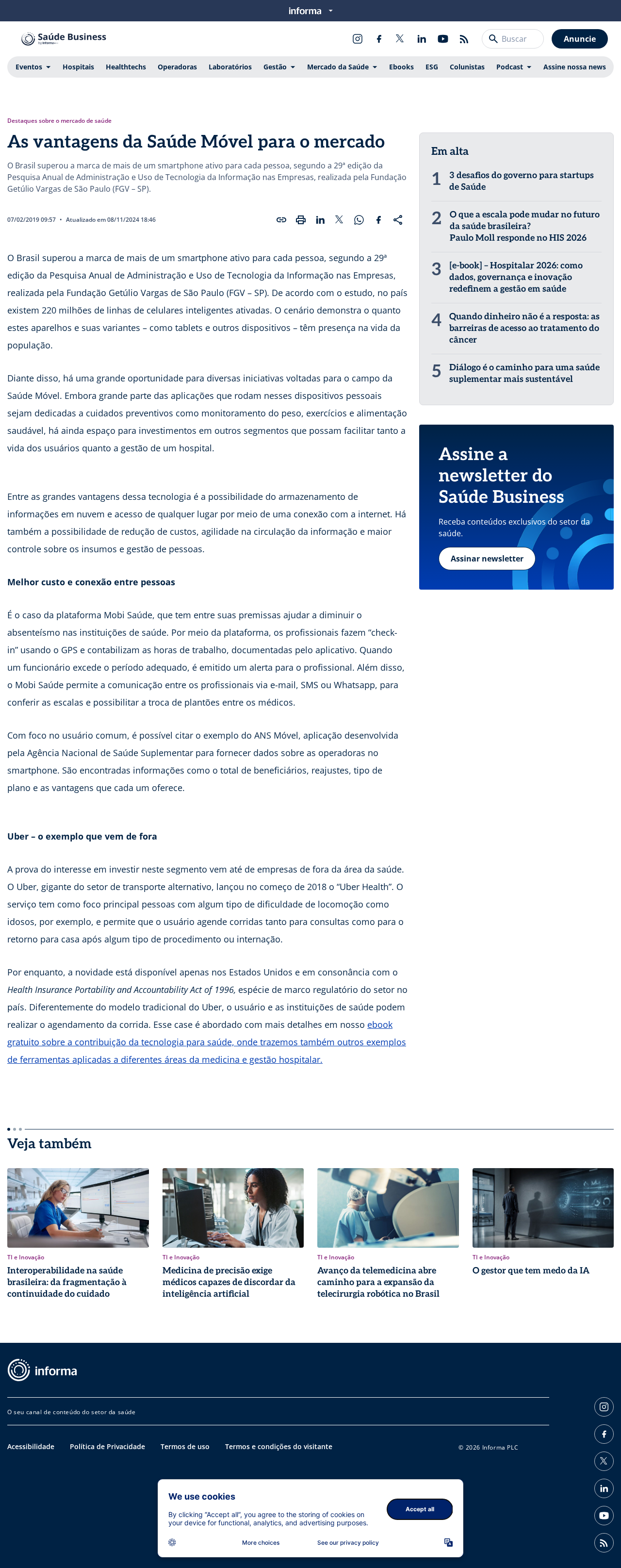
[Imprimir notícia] (300, 220)
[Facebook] (379, 39)
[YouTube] (443, 39)
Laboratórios (230, 66)
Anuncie (580, 38)
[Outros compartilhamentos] (398, 220)
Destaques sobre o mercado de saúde (59, 121)
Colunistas (467, 66)
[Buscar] (493, 39)
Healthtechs (126, 66)
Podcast (509, 66)
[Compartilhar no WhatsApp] (359, 220)
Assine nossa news (574, 66)
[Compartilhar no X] (339, 220)
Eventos (29, 66)
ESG (431, 66)
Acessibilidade (30, 1446)
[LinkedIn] (421, 39)
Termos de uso (185, 1446)
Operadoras (177, 66)
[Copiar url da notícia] (281, 220)
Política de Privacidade (107, 1446)
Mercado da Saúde (338, 66)
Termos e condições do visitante (278, 1446)
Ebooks (401, 66)
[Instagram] (357, 39)
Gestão (275, 66)
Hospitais (78, 66)
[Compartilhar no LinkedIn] (320, 220)
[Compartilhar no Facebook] (378, 220)
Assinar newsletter (487, 558)
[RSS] (464, 39)
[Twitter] (400, 39)
